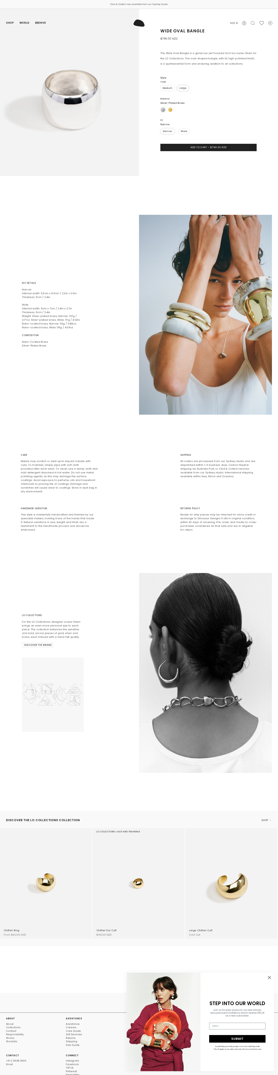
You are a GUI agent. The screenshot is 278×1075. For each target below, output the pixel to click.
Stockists (11, 1041)
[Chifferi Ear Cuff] (138, 883)
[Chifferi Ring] (46, 883)
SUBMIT (237, 1039)
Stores (10, 1038)
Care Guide (73, 1031)
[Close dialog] (269, 977)
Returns (70, 1038)
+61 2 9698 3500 (16, 1060)
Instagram (72, 1060)
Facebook (72, 1064)
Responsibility (15, 1034)
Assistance (73, 1024)
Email (9, 1064)
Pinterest (71, 1071)
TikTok (69, 1067)
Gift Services (74, 1034)
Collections (13, 1027)
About (10, 1024)
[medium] (167, 88)
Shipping (71, 1041)
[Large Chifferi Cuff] (231, 883)
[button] (10, 23)
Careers (71, 1027)
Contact (11, 1031)
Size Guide (72, 1045)
